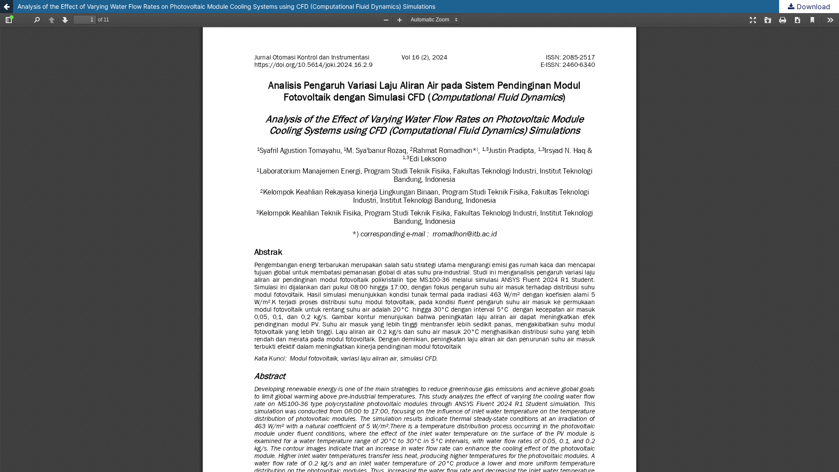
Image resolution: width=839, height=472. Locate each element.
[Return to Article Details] (6, 6)
